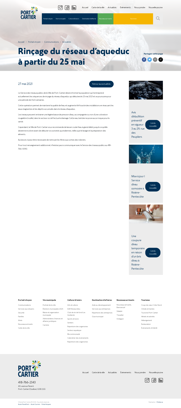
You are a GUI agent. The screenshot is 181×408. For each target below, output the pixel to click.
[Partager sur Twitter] (149, 59)
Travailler (120, 315)
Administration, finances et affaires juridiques (53, 320)
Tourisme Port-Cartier (149, 313)
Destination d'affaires (89, 19)
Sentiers (70, 323)
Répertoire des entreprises (102, 313)
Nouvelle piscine (156, 8)
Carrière (46, 325)
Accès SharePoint (23, 404)
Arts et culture (72, 305)
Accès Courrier (35, 404)
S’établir (119, 311)
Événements (125, 8)
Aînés (20, 320)
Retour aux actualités (101, 84)
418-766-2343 (27, 382)
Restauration (146, 324)
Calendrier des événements (77, 338)
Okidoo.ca (159, 402)
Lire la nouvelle (152, 124)
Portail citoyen (48, 19)
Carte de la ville (98, 8)
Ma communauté (73, 334)
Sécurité (21, 313)
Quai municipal (97, 316)
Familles (21, 316)
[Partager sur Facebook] (144, 59)
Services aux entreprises (101, 309)
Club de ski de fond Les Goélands (76, 314)
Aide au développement (101, 305)
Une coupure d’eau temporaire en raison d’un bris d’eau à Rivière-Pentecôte (138, 252)
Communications (51, 42)
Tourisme (133, 19)
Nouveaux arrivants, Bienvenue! (124, 306)
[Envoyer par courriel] (155, 59)
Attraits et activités (148, 316)
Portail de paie (46, 404)
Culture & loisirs (73, 19)
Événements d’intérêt (149, 328)
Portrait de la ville (49, 305)
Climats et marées (147, 309)
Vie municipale (61, 19)
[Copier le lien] (160, 59)
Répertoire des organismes (77, 326)
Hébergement (146, 320)
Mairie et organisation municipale (51, 314)
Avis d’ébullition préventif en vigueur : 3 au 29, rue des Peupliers (138, 124)
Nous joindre (139, 8)
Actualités (112, 8)
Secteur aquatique (74, 330)
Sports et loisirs (73, 319)
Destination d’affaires (102, 300)
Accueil (85, 8)
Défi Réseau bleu (73, 309)
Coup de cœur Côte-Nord (151, 305)
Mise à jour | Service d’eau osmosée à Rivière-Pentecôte (138, 186)
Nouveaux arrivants (105, 19)
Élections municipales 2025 (53, 309)
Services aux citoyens (26, 309)
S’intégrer (120, 319)
